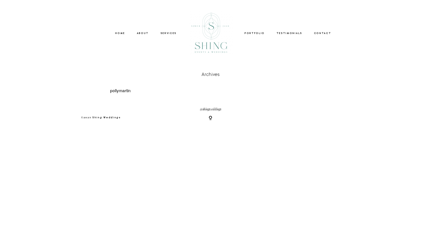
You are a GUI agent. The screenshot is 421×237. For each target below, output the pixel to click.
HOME (120, 33)
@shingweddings (210, 109)
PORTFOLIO (254, 33)
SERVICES (169, 33)
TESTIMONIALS (289, 33)
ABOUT (143, 33)
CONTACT (322, 33)
